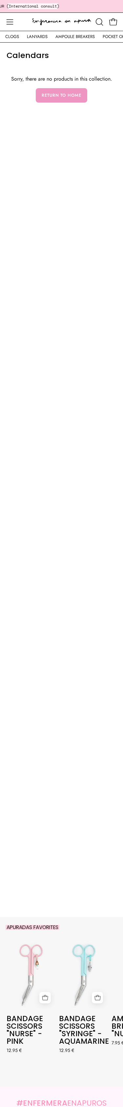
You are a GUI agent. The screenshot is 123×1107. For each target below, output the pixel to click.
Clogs (12, 36)
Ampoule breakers (75, 36)
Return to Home (61, 95)
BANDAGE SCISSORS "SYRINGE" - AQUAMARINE (83, 1030)
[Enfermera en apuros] (61, 22)
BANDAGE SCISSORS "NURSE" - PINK (25, 1030)
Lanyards (37, 36)
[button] (98, 22)
